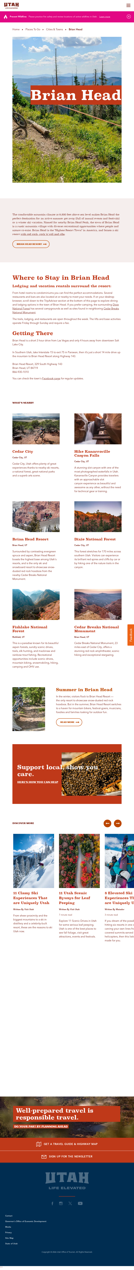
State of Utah (11, 1244)
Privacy (8, 1233)
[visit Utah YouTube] (80, 1203)
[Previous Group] (107, 823)
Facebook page (51, 378)
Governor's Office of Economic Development (25, 1222)
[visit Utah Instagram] (61, 1203)
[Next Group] (118, 823)
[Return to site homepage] (67, 5)
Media (8, 1227)
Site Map (9, 1238)
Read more (67, 722)
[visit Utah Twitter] (70, 1203)
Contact (8, 1216)
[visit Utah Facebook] (52, 1203)
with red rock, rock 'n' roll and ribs (43, 234)
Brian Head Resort (29, 244)
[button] (130, 635)
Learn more (104, 17)
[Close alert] (128, 16)
